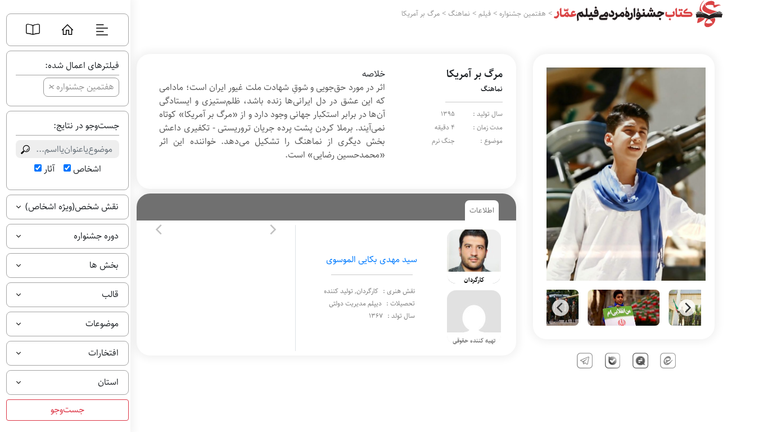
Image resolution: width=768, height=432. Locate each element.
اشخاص (87, 169)
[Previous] (560, 307)
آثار (49, 169)
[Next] (687, 307)
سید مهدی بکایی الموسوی (371, 260)
